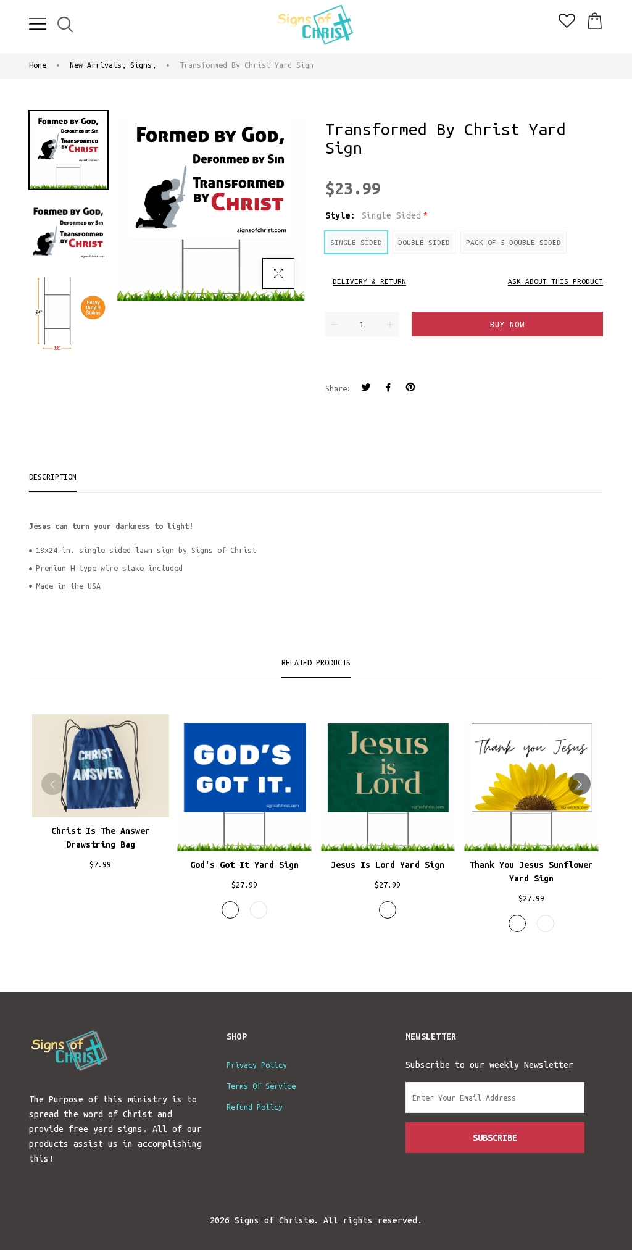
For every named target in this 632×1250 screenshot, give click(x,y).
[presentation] (52, 784)
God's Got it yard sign (244, 865)
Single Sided (356, 242)
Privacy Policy (257, 1064)
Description (53, 476)
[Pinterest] (410, 388)
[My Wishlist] (567, 25)
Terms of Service (261, 1085)
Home (37, 64)
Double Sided (424, 242)
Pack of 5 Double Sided (513, 242)
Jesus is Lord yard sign (387, 865)
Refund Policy (255, 1106)
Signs (143, 64)
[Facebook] (388, 388)
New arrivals (98, 64)
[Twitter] (366, 388)
